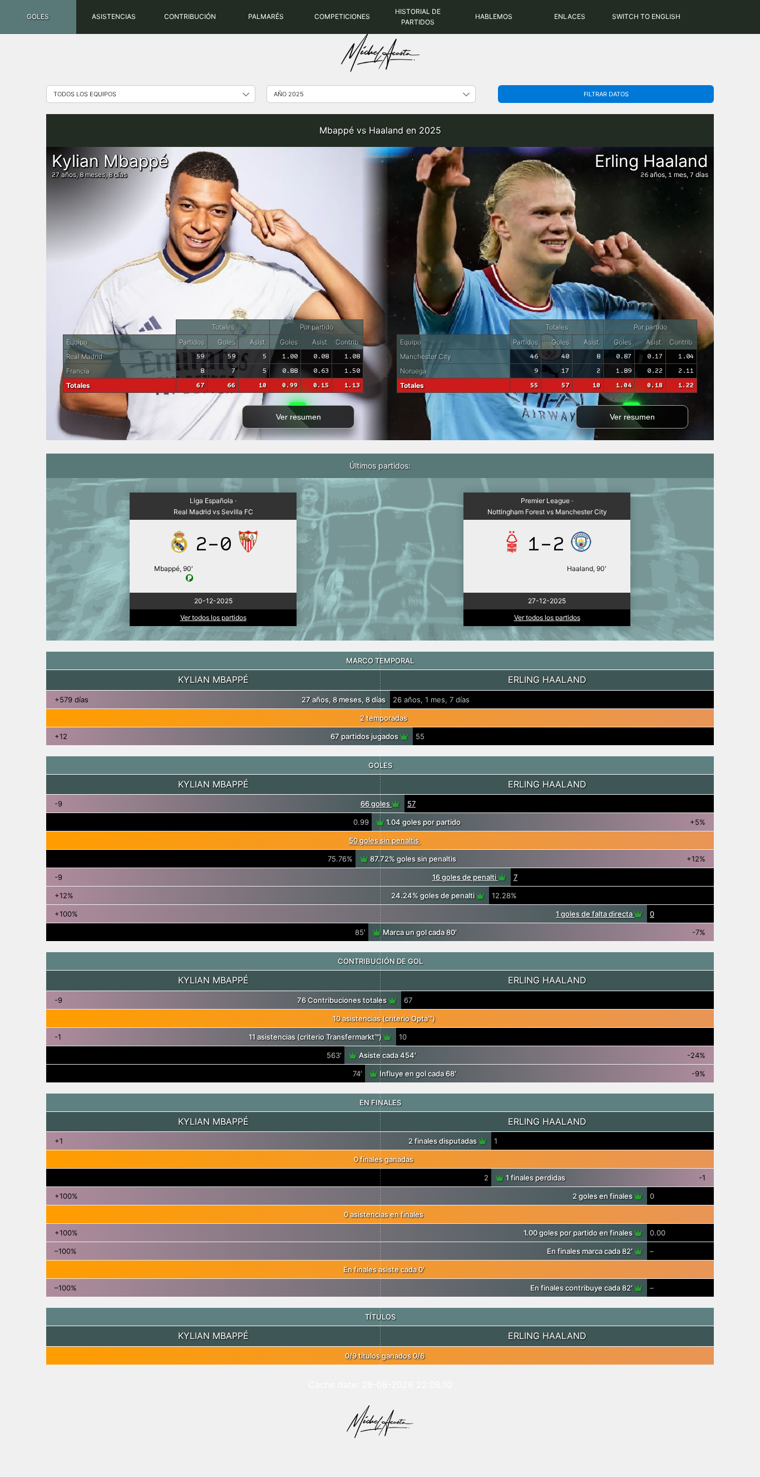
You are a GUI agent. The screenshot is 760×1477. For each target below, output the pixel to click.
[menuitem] (38, 17)
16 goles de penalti (465, 877)
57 (411, 803)
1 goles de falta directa (595, 913)
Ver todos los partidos (213, 617)
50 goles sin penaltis (385, 840)
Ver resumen (298, 416)
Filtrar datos (606, 94)
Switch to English (646, 16)
